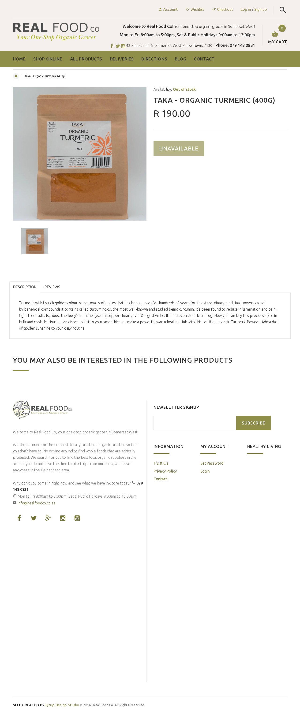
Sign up (260, 9)
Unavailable (179, 148)
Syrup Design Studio (46, 705)
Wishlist (197, 9)
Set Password (212, 463)
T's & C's (161, 463)
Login (205, 471)
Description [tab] (25, 287)
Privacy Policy (165, 471)
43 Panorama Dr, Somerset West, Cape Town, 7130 (169, 45)
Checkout (225, 9)
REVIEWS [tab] (52, 287)
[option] (79, 154)
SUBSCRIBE (253, 423)
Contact (160, 479)
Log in (246, 9)
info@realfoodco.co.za (36, 503)
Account (170, 9)
